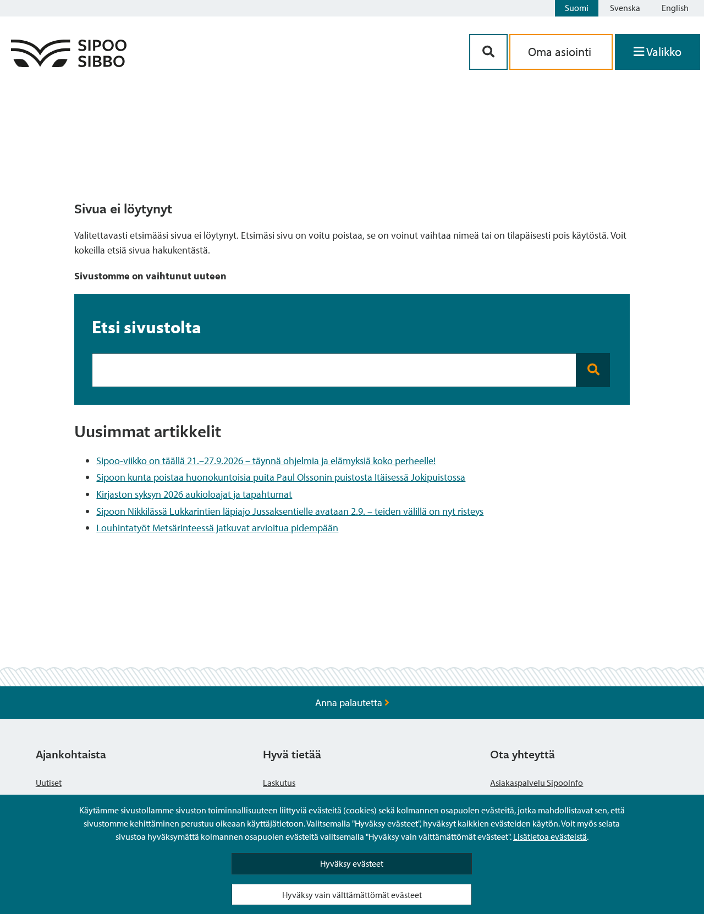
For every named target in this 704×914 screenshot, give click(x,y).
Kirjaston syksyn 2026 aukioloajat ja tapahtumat (194, 494)
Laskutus (279, 782)
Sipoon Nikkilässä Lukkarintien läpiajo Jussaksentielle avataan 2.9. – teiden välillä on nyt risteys (289, 511)
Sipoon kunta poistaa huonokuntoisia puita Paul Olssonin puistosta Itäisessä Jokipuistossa (280, 477)
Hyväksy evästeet (351, 863)
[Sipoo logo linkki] (69, 63)
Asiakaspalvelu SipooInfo (536, 782)
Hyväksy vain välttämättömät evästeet (352, 894)
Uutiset (49, 782)
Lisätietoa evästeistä (550, 836)
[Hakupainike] (488, 52)
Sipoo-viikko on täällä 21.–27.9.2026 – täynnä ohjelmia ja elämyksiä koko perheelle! (266, 460)
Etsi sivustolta (146, 327)
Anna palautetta (349, 702)
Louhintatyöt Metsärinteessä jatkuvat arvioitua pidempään (217, 527)
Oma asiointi (561, 51)
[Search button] (593, 370)
